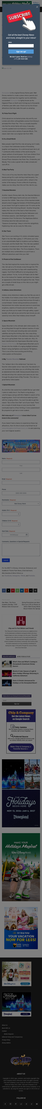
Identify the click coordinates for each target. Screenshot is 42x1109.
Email (10, 42)
